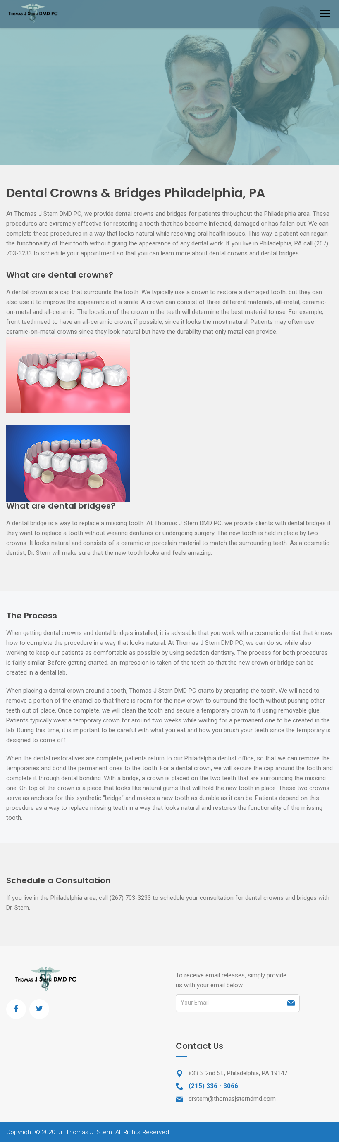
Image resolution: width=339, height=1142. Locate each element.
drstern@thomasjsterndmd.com (232, 1098)
